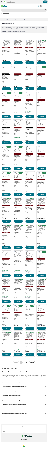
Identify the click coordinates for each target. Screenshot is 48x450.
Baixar (45, 1)
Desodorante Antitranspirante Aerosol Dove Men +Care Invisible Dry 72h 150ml (6, 289)
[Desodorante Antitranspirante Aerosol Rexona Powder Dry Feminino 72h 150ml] (18, 43)
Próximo (32, 362)
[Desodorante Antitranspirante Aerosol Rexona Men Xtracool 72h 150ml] (42, 123)
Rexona (15, 54)
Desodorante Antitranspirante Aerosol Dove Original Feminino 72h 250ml (41, 52)
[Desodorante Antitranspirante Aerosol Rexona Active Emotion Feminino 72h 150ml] (42, 95)
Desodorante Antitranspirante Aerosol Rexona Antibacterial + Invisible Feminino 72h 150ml (18, 210)
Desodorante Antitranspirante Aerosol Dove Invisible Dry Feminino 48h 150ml (6, 263)
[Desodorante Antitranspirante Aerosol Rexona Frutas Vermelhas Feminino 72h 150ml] (30, 149)
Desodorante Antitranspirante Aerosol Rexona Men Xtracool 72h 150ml (41, 130)
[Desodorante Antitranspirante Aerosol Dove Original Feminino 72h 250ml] (42, 43)
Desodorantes (19, 19)
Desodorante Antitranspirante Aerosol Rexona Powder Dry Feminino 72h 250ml (6, 237)
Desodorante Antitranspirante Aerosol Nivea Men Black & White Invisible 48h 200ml (41, 182)
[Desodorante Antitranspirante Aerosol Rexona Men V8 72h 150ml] (30, 123)
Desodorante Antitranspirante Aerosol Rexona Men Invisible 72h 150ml (6, 132)
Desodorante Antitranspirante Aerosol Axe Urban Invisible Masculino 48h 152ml (18, 234)
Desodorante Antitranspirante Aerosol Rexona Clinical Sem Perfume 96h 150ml (18, 157)
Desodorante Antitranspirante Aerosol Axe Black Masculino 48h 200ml (18, 288)
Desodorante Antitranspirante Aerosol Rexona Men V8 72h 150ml (29, 132)
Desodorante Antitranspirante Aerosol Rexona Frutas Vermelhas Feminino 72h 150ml (29, 157)
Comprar (6, 62)
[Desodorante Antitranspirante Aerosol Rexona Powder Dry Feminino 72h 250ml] (6, 228)
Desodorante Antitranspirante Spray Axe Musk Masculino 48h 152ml (6, 341)
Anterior (16, 362)
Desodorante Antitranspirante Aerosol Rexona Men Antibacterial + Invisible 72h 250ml (41, 263)
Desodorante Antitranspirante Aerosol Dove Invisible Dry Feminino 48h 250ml (6, 210)
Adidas (15, 263)
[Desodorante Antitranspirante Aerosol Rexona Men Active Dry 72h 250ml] (6, 175)
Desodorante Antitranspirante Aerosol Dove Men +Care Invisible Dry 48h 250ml (41, 77)
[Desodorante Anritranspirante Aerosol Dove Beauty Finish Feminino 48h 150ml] (42, 308)
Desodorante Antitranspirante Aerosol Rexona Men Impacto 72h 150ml (29, 50)
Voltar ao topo (24, 439)
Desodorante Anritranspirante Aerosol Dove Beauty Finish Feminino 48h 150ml (41, 315)
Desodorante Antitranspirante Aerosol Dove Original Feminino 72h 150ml (29, 104)
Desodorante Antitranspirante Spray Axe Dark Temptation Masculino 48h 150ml (41, 234)
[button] (1, 2)
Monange (15, 343)
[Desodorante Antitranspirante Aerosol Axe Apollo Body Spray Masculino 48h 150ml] (6, 149)
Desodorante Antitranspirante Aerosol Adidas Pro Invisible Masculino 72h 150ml (18, 260)
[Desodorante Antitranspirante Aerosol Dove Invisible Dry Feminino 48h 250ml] (6, 201)
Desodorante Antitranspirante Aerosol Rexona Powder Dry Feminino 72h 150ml (18, 52)
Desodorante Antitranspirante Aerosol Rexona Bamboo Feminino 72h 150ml (41, 157)
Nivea (38, 185)
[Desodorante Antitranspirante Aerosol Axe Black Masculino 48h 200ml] (18, 282)
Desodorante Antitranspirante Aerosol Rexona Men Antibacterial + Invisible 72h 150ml (6, 79)
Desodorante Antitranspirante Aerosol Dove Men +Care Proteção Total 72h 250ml (29, 208)
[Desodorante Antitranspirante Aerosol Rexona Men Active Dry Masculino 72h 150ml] (6, 43)
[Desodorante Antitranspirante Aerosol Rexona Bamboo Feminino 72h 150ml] (42, 149)
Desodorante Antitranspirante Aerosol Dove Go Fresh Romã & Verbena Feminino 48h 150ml (41, 342)
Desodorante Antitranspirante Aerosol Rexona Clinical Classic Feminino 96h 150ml (6, 103)
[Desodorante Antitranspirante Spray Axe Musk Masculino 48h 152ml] (6, 335)
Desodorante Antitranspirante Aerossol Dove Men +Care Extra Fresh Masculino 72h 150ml (29, 289)
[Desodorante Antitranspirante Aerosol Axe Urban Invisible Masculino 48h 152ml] (18, 228)
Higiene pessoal (11, 19)
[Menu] (46, 6)
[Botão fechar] (1, 2)
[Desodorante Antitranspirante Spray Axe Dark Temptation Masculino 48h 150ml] (42, 228)
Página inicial (4, 19)
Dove (38, 54)
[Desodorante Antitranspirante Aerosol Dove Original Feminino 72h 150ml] (30, 95)
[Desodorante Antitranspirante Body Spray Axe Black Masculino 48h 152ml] (30, 308)
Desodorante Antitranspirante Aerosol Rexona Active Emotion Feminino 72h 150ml (41, 103)
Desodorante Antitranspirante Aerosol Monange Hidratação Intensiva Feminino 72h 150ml (18, 341)
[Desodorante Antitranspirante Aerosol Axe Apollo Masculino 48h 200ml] (30, 228)
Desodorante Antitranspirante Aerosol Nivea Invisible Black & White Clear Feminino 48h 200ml (41, 289)
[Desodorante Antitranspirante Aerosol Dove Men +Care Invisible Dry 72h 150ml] (6, 282)
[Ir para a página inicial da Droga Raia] (4, 6)
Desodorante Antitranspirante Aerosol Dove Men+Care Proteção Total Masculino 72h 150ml (41, 208)
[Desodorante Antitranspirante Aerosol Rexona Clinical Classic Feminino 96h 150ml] (6, 95)
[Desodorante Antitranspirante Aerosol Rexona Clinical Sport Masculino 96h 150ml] (30, 335)
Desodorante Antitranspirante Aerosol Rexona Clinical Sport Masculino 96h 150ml (29, 342)
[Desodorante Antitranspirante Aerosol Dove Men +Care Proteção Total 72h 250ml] (30, 201)
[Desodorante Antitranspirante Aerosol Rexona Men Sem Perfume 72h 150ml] (18, 70)
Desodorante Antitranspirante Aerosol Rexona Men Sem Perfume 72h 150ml (18, 77)
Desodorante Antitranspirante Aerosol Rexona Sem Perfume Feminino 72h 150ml (29, 77)
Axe (2, 158)
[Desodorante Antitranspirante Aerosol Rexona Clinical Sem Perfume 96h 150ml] (18, 149)
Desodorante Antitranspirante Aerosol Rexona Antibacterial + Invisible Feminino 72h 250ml (6, 317)
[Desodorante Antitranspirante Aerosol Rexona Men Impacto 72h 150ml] (30, 43)
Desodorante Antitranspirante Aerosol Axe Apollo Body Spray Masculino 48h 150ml (6, 155)
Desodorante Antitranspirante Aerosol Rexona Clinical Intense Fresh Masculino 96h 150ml (18, 315)
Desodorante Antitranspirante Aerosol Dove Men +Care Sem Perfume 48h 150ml (18, 130)
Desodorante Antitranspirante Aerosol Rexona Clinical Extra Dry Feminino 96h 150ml (18, 103)
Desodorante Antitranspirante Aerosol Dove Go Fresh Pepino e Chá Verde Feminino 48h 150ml (29, 262)
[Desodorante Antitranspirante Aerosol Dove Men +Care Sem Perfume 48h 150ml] (18, 123)
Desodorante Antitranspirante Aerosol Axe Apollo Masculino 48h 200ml (29, 234)
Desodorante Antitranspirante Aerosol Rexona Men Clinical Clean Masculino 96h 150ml (18, 182)
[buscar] (45, 10)
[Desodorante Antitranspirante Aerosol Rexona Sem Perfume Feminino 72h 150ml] (30, 70)
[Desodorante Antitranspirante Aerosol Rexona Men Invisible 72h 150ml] (6, 123)
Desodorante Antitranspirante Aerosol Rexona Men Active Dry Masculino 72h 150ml (6, 50)
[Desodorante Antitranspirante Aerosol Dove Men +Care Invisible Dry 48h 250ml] (42, 70)
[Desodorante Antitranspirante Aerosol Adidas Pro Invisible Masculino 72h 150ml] (18, 254)
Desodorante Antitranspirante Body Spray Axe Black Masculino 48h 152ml (29, 314)
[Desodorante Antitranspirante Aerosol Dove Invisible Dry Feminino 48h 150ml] (6, 254)
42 (26, 362)
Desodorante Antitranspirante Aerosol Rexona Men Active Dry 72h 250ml (6, 182)
